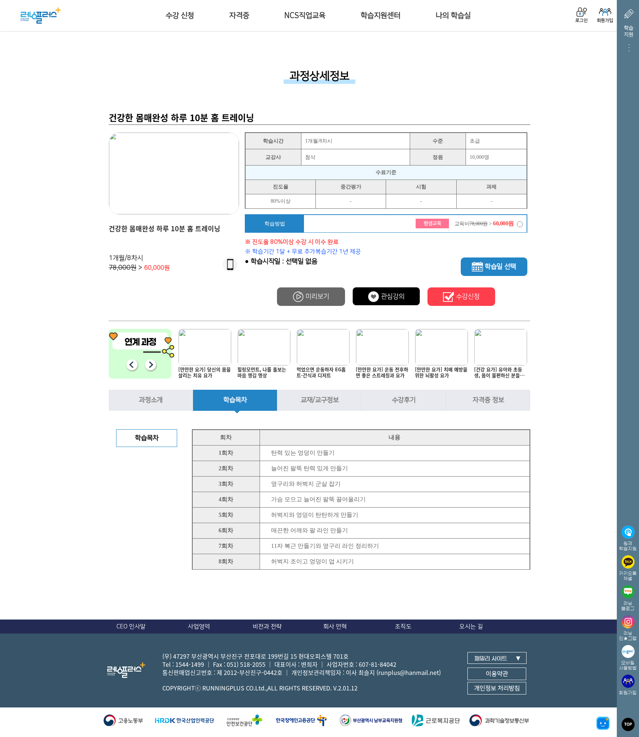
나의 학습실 (453, 15)
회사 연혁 (335, 626)
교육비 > (484, 223)
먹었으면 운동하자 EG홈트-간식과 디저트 (321, 372)
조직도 (403, 626)
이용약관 (497, 674)
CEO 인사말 (131, 626)
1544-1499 (189, 664)
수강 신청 (180, 15)
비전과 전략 (267, 626)
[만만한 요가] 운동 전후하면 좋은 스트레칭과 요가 (382, 372)
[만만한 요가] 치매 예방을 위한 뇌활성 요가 (441, 372)
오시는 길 (471, 626)
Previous (132, 364)
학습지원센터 (380, 15)
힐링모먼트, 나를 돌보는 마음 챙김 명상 (261, 372)
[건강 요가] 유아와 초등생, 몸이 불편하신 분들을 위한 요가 (499, 373)
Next (150, 364)
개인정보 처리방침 (497, 688)
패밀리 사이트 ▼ (497, 658)
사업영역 (199, 626)
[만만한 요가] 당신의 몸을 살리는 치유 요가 (204, 372)
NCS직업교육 (304, 15)
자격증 (239, 15)
